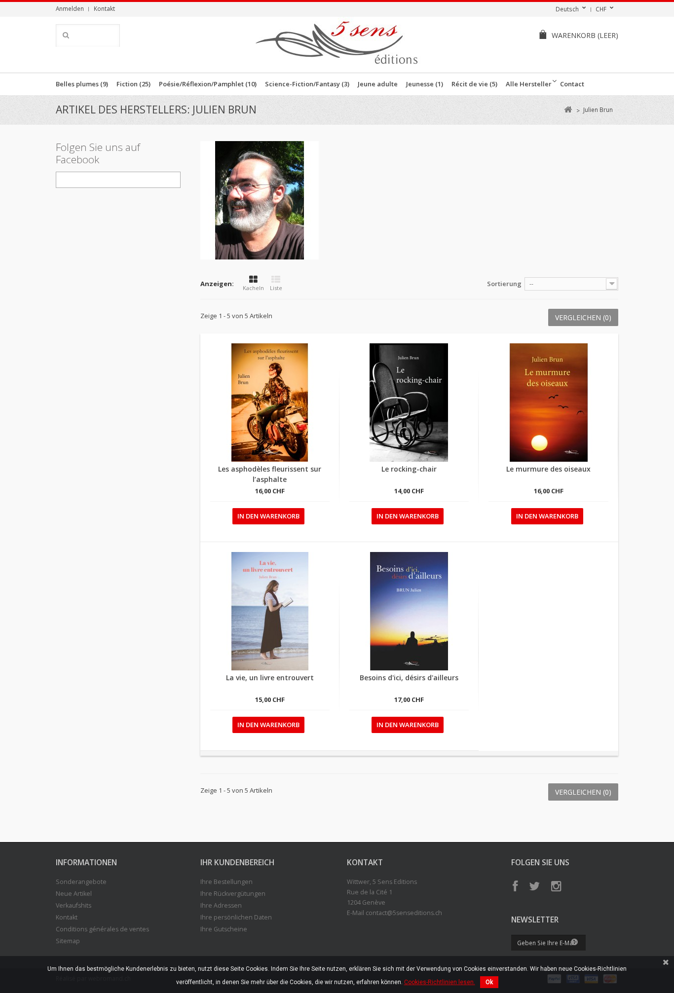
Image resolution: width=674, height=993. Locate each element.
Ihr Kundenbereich (237, 862)
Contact (572, 83)
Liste (276, 288)
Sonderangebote (81, 882)
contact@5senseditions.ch (404, 913)
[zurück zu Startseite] (567, 110)
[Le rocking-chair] (409, 402)
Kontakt (104, 8)
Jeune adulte (378, 83)
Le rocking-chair (409, 469)
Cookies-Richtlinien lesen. (439, 982)
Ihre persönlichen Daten (236, 917)
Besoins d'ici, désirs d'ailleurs (409, 677)
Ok (489, 982)
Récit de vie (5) (474, 83)
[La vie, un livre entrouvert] (270, 611)
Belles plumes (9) (82, 83)
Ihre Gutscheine (223, 929)
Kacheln (253, 288)
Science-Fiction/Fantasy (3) (307, 83)
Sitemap (68, 941)
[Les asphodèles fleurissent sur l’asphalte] (270, 402)
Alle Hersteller (529, 83)
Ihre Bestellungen (226, 882)
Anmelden (70, 8)
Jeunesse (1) (424, 83)
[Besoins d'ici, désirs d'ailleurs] (409, 611)
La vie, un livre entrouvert (270, 677)
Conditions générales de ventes (102, 929)
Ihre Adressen (221, 905)
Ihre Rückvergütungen (232, 893)
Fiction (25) (133, 83)
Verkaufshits (73, 905)
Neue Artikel (74, 893)
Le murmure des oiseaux (548, 469)
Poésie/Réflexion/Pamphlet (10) (208, 83)
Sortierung (504, 283)
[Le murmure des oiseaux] (548, 402)
